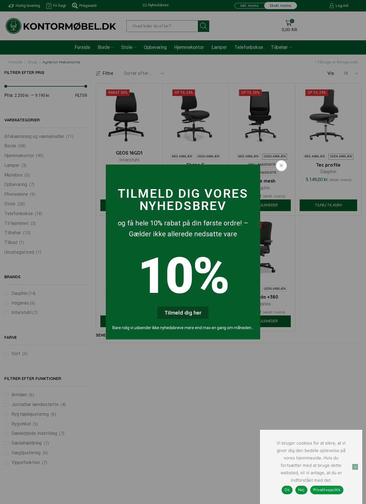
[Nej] (355, 467)
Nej (301, 489)
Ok (287, 489)
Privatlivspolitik (327, 489)
